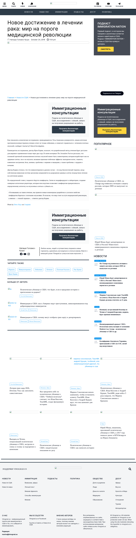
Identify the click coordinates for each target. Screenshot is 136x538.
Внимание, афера (45, 387)
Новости (28, 12)
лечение (49, 269)
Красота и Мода (121, 491)
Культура (118, 495)
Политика (107, 12)
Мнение (27, 500)
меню (4, 6)
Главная (10, 97)
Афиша (117, 483)
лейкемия (38, 269)
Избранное (32, 6)
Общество (44, 12)
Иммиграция (61, 12)
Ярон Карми (13, 274)
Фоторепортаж (120, 508)
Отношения (119, 500)
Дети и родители (99, 483)
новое (22, 6)
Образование (97, 500)
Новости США (22, 97)
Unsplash (27, 204)
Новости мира (7, 487)
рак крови (77, 269)
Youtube (108, 6)
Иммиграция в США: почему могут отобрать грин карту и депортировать (50, 317)
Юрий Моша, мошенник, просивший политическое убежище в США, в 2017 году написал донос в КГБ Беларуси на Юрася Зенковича (113, 433)
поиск (13, 6)
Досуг (93, 12)
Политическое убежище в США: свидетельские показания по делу (50, 447)
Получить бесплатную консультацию (112, 131)
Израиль (11, 269)
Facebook (97, 6)
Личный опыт (24, 310)
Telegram (119, 6)
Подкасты (79, 12)
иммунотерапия (25, 269)
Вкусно (118, 487)
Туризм (118, 504)
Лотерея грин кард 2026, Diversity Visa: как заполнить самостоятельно (21, 390)
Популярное (103, 143)
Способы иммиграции (26, 296)
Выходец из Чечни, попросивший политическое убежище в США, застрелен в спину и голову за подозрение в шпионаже (23, 444)
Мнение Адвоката (31, 491)
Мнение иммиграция (34, 321)
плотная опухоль (63, 269)
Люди (102, 423)
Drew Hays (18, 204)
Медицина (96, 495)
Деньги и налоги (99, 491)
